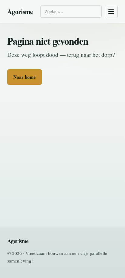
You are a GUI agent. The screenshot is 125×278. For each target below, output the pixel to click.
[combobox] (71, 11)
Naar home (24, 77)
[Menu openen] (111, 11)
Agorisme (20, 11)
